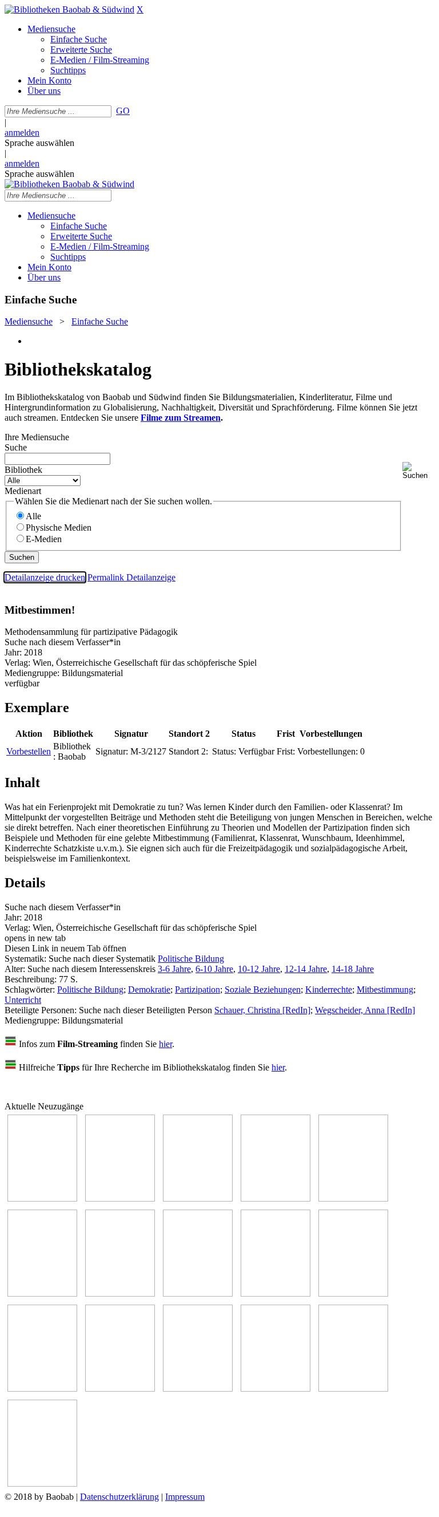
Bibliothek (23, 470)
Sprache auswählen (39, 143)
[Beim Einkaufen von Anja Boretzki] (42, 1483)
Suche (16, 447)
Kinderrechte (328, 989)
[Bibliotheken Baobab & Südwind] (69, 9)
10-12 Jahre (259, 969)
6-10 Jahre (214, 969)
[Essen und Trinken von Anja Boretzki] (198, 1388)
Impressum (185, 1497)
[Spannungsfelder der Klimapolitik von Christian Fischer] (120, 1198)
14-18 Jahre (353, 969)
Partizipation (197, 989)
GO (123, 111)
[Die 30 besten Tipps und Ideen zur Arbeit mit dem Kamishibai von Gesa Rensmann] (42, 1198)
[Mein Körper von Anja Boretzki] (275, 1388)
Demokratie (149, 989)
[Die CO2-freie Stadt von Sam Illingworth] (198, 1198)
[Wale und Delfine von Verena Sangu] (275, 1198)
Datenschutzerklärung (119, 1497)
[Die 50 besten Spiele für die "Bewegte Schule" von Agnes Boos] (120, 1388)
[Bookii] (120, 1293)
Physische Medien (58, 527)
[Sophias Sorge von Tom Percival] (353, 1198)
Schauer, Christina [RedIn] (262, 1010)
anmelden (22, 132)
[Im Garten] (275, 1293)
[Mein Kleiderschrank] (353, 1388)
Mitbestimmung (385, 989)
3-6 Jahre (174, 969)
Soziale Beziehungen (263, 989)
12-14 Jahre (306, 969)
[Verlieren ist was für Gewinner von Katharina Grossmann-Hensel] (42, 1293)
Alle (33, 516)
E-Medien (44, 539)
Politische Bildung (191, 958)
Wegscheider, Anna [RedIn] (365, 1010)
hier (165, 1044)
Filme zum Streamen (181, 417)
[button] (418, 471)
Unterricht (23, 1000)
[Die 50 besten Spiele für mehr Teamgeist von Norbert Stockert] (353, 1293)
